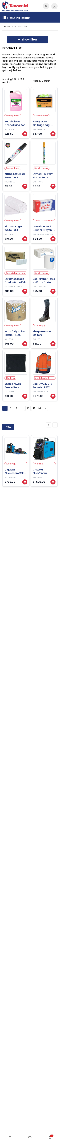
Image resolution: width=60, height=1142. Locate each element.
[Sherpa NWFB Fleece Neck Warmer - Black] (16, 375)
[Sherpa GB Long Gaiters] (44, 322)
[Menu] (10, 1137)
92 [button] (39, 408)
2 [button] (10, 408)
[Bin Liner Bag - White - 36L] (16, 217)
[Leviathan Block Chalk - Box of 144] (16, 270)
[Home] (30, 1137)
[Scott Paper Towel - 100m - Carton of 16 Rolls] (44, 270)
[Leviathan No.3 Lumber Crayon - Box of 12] (44, 217)
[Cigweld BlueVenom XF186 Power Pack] (16, 460)
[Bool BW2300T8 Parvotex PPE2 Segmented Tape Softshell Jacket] (44, 375)
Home (7, 26)
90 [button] (28, 408)
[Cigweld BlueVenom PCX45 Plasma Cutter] (44, 460)
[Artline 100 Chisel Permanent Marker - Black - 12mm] (16, 165)
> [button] (45, 408)
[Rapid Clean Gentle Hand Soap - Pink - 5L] (16, 112)
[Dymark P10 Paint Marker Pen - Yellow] (44, 165)
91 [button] (34, 408)
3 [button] (16, 408)
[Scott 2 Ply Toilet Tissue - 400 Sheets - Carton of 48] (16, 322)
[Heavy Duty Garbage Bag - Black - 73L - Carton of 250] (44, 112)
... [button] (22, 408)
